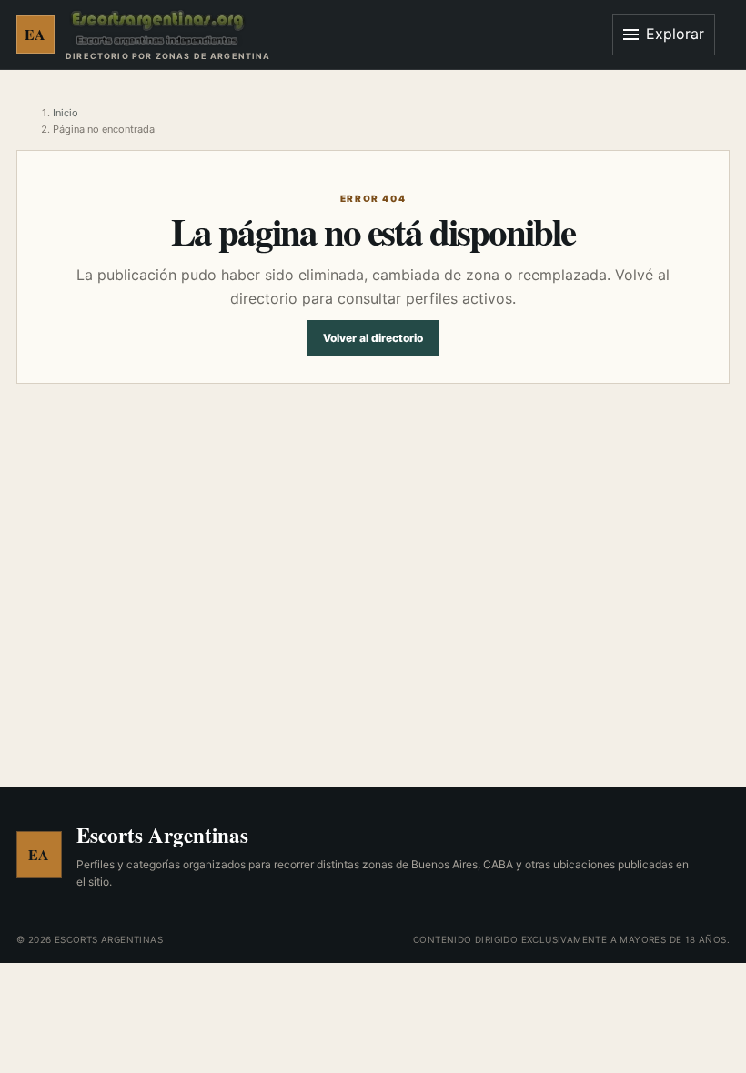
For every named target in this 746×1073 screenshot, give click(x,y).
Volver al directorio (373, 338)
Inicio (65, 112)
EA (35, 34)
